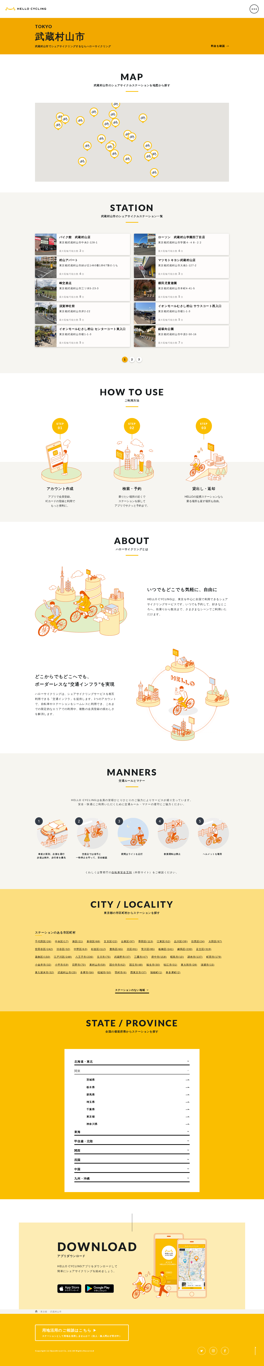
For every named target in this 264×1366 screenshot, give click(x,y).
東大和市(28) (189, 964)
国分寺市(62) (117, 964)
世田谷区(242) (44, 949)
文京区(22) (110, 941)
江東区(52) (163, 941)
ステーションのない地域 (130, 990)
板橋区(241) (166, 949)
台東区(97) (128, 941)
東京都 (91, 1116)
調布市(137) (195, 956)
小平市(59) (62, 964)
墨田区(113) (145, 941)
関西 (77, 1150)
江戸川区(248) (63, 956)
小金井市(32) (43, 964)
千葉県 (91, 1109)
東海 (77, 1131)
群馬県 (91, 1094)
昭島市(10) (177, 956)
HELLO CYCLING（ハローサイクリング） (25, 9)
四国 (77, 1159)
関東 (77, 1070)
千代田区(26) (43, 941)
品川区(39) (181, 941)
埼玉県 (91, 1101)
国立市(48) (136, 964)
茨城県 (91, 1079)
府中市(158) (159, 956)
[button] (132, 137)
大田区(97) (215, 941)
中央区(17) (62, 941)
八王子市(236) (84, 956)
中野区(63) (80, 949)
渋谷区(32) (63, 949)
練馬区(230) (185, 949)
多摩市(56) (87, 972)
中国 (77, 1169)
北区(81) (132, 949)
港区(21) (77, 941)
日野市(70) (79, 964)
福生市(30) (153, 964)
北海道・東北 (83, 1061)
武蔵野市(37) (122, 956)
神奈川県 (92, 1123)
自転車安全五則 (122, 872)
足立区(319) (203, 949)
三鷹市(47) (141, 956)
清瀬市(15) (207, 964)
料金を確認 (218, 45)
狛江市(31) (170, 964)
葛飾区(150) (42, 956)
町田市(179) (214, 956)
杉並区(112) (98, 949)
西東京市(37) (138, 972)
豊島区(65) (116, 949)
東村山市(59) (97, 964)
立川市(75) (104, 956)
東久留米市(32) (44, 972)
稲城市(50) (104, 972)
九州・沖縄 (82, 1178)
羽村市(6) (121, 972)
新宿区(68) (93, 941)
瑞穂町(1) (156, 972)
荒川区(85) (148, 949)
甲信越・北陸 (83, 1141)
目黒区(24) (198, 941)
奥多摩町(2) (173, 972)
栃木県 (91, 1087)
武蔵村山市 (56, 1311)
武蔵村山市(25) (67, 972)
